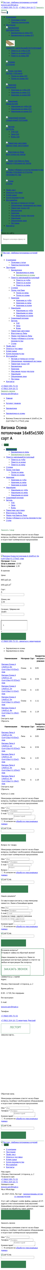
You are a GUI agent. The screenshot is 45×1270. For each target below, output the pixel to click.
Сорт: (3, 589)
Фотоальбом (11, 200)
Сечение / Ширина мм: (10, 609)
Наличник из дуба (23, 300)
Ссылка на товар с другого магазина (16, 916)
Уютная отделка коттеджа (22, 203)
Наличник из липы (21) (20, 92)
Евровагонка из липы (25, 272)
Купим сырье (11, 195)
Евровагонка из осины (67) (22, 35)
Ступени (10, 64)
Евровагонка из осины (25, 275)
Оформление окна (19, 220)
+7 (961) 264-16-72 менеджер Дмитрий (18, 1020)
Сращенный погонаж (17, 120)
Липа (18, 325)
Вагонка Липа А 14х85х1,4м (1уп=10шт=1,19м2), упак (10, 780)
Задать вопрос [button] (14, 889)
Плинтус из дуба (23, 280)
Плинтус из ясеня (23, 282)
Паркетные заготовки (17, 145)
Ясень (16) (15, 136)
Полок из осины (23, 295)
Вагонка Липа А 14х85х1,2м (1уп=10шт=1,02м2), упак (10, 758)
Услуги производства (15, 197)
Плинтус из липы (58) (20, 55)
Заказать (15, 546)
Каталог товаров (13, 403)
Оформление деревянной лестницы (26, 205)
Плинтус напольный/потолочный (23, 48)
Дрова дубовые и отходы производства (19, 173)
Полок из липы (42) (19, 76)
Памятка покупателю (20, 22)
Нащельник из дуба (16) (21, 106)
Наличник (11, 87)
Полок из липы (22, 292)
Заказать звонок (8, 391)
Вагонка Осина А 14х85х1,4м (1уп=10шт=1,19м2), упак (10, 711)
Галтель (10, 129)
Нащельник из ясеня (24, 315)
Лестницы (15, 223)
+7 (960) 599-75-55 (9, 1016)
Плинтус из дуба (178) (20, 50)
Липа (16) (15, 134)
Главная (9, 398)
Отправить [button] (13, 942)
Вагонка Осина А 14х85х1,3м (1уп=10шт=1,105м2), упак (11, 701)
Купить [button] (13, 636)
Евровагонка (12, 30)
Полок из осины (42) (19, 78)
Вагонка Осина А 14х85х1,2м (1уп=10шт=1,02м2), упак (10, 690)
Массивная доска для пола (22, 215)
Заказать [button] (13, 837)
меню (6, 445)
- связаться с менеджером (21, 641)
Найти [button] (13, 247)
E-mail (4, 813)
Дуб (18, 323)
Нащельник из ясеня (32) (21, 111)
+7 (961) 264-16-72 (9, 1181)
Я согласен (15, 1213)
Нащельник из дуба (24, 310)
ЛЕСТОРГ (15, 1027)
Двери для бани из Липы (18, 163)
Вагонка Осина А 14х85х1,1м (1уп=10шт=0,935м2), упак (11, 679)
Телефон (5, 810)
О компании (11, 17)
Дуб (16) (14, 131)
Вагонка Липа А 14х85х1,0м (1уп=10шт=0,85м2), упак (10, 736)
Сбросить (5, 721)
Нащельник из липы (24, 313)
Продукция (10, 25)
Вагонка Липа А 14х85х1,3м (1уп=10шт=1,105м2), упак (11, 769)
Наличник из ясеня (24, 305)
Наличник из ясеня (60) (20, 95)
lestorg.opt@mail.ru (9, 1006)
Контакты (10, 225)
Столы (9, 183)
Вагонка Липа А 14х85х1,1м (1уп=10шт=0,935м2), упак (11, 747)
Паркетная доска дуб (20, 208)
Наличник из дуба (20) (20, 90)
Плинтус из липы (23, 285)
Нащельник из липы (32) (21, 109)
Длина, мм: (5, 599)
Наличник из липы (23, 303)
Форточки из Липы (15, 154)
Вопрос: (4, 870)
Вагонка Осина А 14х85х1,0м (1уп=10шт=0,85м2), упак (10, 668)
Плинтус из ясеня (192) (20, 53)
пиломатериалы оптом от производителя (28, 1195)
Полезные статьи (18, 19)
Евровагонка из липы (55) (22, 32)
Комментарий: (7, 818)
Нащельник (12, 103)
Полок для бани (14, 73)
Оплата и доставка (14, 192)
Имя (3, 808)
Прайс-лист (11, 190)
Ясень (18, 328)
